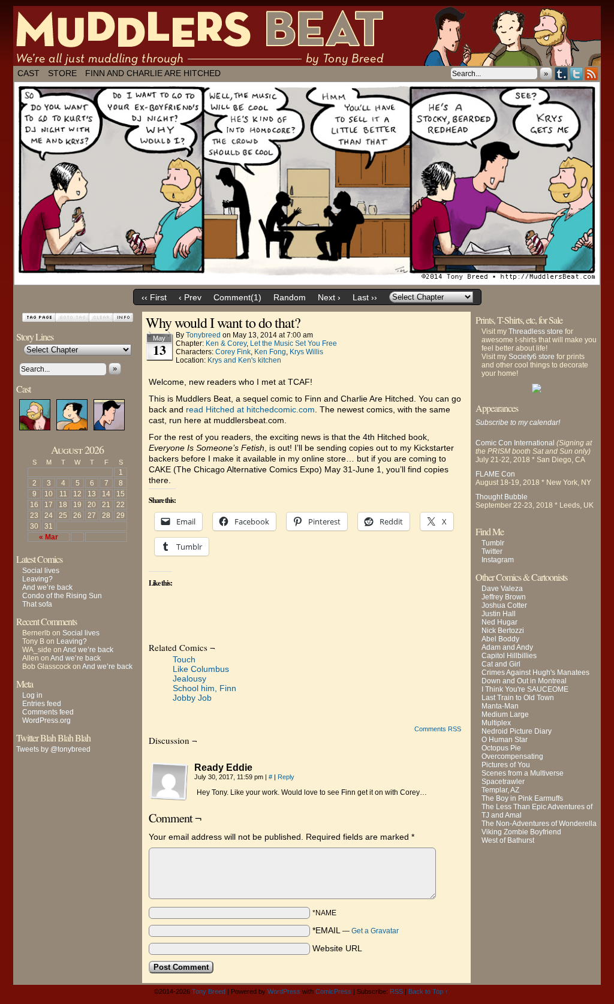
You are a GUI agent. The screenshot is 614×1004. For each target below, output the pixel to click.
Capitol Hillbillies (509, 656)
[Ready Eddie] (169, 781)
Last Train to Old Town (517, 698)
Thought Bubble (501, 497)
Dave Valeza (502, 588)
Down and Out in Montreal (524, 681)
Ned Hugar (499, 622)
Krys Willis (306, 352)
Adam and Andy (507, 647)
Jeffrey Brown (503, 597)
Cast (28, 73)
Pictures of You (505, 765)
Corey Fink (233, 352)
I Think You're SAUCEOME (524, 689)
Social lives (40, 570)
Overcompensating (512, 756)
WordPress (283, 991)
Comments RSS (437, 728)
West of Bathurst (507, 840)
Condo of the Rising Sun (62, 596)
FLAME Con (495, 474)
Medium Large (505, 714)
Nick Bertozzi (502, 630)
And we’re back (47, 587)
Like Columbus (201, 669)
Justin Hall (498, 614)
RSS (591, 73)
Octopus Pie (501, 748)
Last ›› (365, 297)
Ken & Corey (226, 343)
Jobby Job (192, 698)
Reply (286, 776)
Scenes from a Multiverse (522, 773)
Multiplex (496, 723)
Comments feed (48, 712)
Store (62, 73)
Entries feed (41, 704)
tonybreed (203, 335)
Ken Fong (270, 352)
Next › (329, 297)
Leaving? (37, 579)
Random (289, 297)
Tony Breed (208, 991)
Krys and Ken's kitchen (244, 360)
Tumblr (561, 73)
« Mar (48, 537)
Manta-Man (500, 706)
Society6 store (531, 356)
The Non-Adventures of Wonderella (539, 823)
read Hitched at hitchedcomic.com (250, 409)
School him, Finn (204, 688)
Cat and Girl (500, 664)
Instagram (497, 560)
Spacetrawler (503, 781)
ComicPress (333, 991)
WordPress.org (46, 720)
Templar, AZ (500, 790)
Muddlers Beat (307, 36)
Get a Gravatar (375, 931)
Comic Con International (515, 443)
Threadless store (535, 331)
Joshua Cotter (504, 605)
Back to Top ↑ (428, 991)
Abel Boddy (500, 639)
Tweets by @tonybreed (53, 749)
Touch (184, 659)
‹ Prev (190, 297)
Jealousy (189, 678)
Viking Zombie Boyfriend (521, 832)
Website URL (337, 948)
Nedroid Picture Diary (516, 731)
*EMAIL (355, 930)
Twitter (576, 73)
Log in (32, 695)
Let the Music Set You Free (293, 343)
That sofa (37, 604)
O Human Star (504, 739)
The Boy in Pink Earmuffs (522, 798)
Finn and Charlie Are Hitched (153, 73)
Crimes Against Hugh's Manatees (535, 672)
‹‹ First (154, 297)
